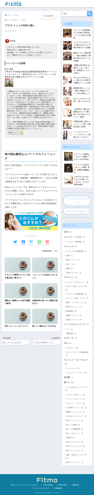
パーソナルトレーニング (76, 324)
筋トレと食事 (72, 425)
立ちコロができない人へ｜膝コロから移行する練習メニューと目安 (82, 80)
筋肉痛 (70, 438)
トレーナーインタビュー (76, 211)
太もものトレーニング (76, 416)
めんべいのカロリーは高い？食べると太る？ (82, 100)
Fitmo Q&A (62, 485)
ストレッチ (70, 246)
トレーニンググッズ (75, 399)
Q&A (56, 251)
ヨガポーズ (72, 348)
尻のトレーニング (74, 420)
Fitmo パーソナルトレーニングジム (24, 485)
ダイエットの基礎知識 (76, 294)
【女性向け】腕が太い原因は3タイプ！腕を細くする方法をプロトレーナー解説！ (82, 113)
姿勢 (69, 255)
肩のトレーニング (74, 442)
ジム (69, 329)
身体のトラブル (73, 273)
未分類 (68, 377)
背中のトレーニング (75, 446)
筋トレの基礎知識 (74, 429)
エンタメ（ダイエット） (77, 282)
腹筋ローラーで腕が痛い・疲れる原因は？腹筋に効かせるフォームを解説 (82, 57)
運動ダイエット (73, 315)
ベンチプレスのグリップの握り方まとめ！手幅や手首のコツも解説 (82, 44)
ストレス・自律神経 (75, 242)
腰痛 (69, 268)
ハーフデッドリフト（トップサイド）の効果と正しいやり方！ (82, 134)
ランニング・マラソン (76, 373)
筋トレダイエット (74, 433)
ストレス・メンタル (74, 237)
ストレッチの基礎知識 (76, 251)
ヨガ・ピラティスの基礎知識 (77, 353)
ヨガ (67, 343)
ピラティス (70, 338)
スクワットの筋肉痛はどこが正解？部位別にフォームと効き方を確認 (82, 34)
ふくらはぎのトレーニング (76, 388)
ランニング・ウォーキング (75, 361)
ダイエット (70, 277)
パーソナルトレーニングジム (77, 201)
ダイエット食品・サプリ (77, 298)
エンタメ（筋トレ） (75, 395)
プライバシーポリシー (40, 488)
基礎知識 (71, 333)
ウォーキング (72, 368)
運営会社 (75, 485)
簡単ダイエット (73, 307)
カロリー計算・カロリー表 (76, 287)
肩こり (70, 264)
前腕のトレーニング (75, 412)
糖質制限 (71, 311)
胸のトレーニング (74, 450)
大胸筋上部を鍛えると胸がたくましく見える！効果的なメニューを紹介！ (82, 69)
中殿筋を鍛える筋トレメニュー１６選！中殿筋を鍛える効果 (82, 124)
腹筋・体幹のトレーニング (76, 456)
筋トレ (7, 20)
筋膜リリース (72, 260)
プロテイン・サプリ (18, 20)
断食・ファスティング (76, 302)
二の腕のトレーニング (76, 407)
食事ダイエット (73, 320)
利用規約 (58, 488)
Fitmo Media (48, 485)
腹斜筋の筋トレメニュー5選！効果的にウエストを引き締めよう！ (82, 90)
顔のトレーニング (74, 462)
